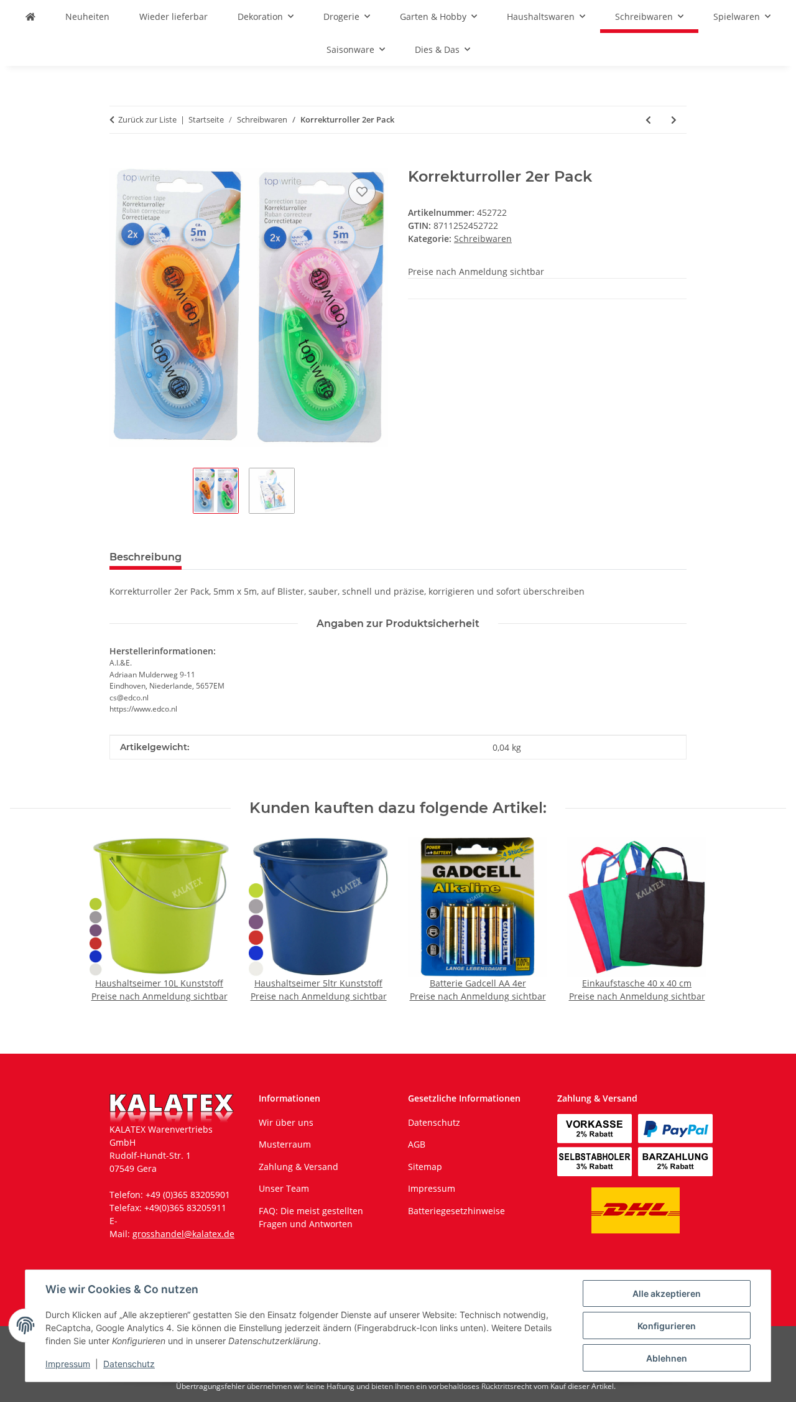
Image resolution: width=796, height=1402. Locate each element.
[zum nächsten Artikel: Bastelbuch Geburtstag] (674, 119)
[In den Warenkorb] (119, 161)
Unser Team (284, 1188)
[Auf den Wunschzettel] (362, 191)
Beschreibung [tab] (145, 557)
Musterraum (285, 1144)
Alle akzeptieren (666, 1293)
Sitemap (425, 1166)
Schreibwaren (483, 238)
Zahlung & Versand (298, 1166)
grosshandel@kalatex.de (183, 1234)
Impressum (67, 1363)
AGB (416, 1144)
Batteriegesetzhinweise (456, 1211)
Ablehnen (666, 1358)
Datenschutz (129, 1363)
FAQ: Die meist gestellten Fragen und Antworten (311, 1217)
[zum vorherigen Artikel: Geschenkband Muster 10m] (648, 119)
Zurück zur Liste (147, 119)
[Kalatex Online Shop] (30, 16)
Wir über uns (286, 1122)
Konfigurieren (666, 1326)
